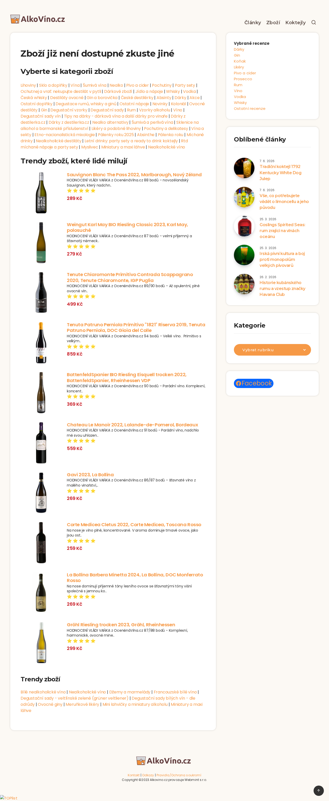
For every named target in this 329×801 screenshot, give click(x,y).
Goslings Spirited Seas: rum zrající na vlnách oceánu (282, 230)
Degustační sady (107, 110)
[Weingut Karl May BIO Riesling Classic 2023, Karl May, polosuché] (41, 243)
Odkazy (148, 775)
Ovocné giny (50, 704)
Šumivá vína (94, 85)
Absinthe (145, 135)
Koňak (240, 61)
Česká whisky (34, 98)
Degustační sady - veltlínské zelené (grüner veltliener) (75, 698)
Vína (74, 85)
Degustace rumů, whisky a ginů (86, 104)
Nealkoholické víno (166, 147)
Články (252, 22)
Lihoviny (28, 85)
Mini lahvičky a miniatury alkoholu (135, 704)
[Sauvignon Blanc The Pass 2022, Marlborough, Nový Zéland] (41, 193)
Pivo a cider (137, 85)
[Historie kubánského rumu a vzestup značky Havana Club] (244, 284)
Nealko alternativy (110, 122)
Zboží (273, 22)
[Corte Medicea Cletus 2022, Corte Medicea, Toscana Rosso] (41, 543)
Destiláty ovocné (67, 98)
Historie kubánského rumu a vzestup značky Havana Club (282, 288)
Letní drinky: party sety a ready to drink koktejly (131, 141)
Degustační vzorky (68, 110)
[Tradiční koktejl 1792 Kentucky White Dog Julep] (244, 168)
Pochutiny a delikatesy (166, 128)
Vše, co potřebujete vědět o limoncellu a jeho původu (284, 201)
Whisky (173, 91)
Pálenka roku (171, 135)
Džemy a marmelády (130, 692)
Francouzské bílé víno (175, 692)
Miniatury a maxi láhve (123, 147)
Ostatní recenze (250, 108)
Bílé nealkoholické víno (43, 692)
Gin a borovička (102, 98)
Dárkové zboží (118, 91)
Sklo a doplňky (53, 85)
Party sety (185, 85)
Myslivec (89, 147)
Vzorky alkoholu (154, 110)
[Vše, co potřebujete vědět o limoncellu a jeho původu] (244, 197)
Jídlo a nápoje (149, 91)
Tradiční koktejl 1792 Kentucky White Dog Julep (280, 172)
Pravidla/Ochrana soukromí (179, 775)
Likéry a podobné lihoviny (116, 128)
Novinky (160, 104)
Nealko (116, 85)
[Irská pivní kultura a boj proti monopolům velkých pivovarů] (244, 255)
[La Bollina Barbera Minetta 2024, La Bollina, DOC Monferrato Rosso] (41, 593)
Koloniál (178, 104)
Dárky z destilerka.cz (69, 122)
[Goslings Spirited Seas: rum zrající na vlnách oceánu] (244, 226)
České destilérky (137, 98)
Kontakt (134, 775)
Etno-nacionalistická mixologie (64, 135)
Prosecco (243, 79)
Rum (131, 110)
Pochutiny (161, 85)
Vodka (189, 91)
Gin (44, 110)
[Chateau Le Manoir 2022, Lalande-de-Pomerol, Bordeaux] (41, 443)
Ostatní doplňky (36, 104)
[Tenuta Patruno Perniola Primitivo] (41, 343)
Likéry (239, 67)
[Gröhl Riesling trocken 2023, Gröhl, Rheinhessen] (41, 643)
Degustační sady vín (41, 116)
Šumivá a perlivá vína (152, 122)
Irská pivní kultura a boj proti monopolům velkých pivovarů (282, 259)
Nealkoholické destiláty (58, 141)
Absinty (164, 98)
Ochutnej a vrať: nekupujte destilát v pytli (61, 91)
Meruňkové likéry (82, 704)
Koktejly (295, 22)
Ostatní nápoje (134, 104)
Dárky (180, 98)
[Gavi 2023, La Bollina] (41, 493)
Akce (194, 98)
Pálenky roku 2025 (116, 135)
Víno (177, 110)
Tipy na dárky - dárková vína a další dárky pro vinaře (116, 116)
